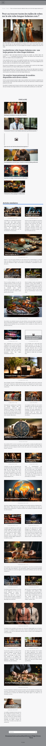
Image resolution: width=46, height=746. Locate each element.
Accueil (3, 8)
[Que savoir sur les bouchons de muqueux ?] (16, 139)
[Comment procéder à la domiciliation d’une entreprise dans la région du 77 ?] (23, 244)
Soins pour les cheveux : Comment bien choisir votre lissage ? (13, 461)
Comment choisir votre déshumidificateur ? (20, 375)
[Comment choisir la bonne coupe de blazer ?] (23, 613)
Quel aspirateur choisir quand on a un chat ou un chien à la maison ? (12, 645)
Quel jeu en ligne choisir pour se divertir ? (16, 178)
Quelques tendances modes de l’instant (15, 115)
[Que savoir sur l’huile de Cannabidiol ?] (33, 273)
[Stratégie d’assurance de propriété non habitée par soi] (23, 675)
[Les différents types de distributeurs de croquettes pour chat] (33, 642)
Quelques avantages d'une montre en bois (19, 437)
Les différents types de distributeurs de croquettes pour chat (33, 645)
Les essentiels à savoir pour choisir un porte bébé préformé (21, 162)
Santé (24, 736)
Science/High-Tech (31, 737)
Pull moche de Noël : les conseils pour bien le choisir (12, 399)
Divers (7, 8)
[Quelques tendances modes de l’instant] (15, 108)
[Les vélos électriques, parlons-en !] (12, 273)
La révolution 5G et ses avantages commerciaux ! (12, 338)
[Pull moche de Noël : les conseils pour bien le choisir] (12, 396)
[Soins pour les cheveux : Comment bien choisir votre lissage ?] (12, 457)
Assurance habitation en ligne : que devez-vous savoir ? (33, 215)
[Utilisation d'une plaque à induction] (14, 186)
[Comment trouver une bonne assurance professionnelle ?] (20, 124)
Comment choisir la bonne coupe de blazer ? (19, 621)
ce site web (8, 56)
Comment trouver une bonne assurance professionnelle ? (20, 130)
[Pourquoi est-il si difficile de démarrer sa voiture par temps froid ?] (12, 580)
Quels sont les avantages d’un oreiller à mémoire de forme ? (12, 707)
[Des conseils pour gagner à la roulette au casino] (12, 519)
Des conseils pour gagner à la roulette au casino (12, 522)
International (17, 736)
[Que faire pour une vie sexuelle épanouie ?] (33, 334)
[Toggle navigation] (3, 2)
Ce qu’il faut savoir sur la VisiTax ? (16, 498)
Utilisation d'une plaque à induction (14, 193)
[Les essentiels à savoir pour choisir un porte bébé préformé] (21, 155)
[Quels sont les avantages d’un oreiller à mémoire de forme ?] (12, 703)
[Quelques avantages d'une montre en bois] (23, 429)
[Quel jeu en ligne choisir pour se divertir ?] (16, 171)
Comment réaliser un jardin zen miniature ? (19, 314)
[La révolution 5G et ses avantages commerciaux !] (12, 334)
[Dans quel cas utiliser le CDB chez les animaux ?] (33, 580)
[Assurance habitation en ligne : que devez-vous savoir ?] (33, 211)
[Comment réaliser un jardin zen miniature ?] (23, 306)
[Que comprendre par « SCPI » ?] (12, 211)
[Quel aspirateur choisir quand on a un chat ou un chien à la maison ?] (12, 642)
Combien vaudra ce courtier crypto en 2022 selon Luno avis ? (33, 522)
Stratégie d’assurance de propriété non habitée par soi (23, 683)
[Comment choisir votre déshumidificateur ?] (23, 367)
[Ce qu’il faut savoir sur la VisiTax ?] (23, 490)
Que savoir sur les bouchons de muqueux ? (16, 146)
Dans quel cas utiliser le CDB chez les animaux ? (33, 584)
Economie (8, 736)
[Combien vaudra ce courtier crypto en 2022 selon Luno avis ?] (33, 519)
